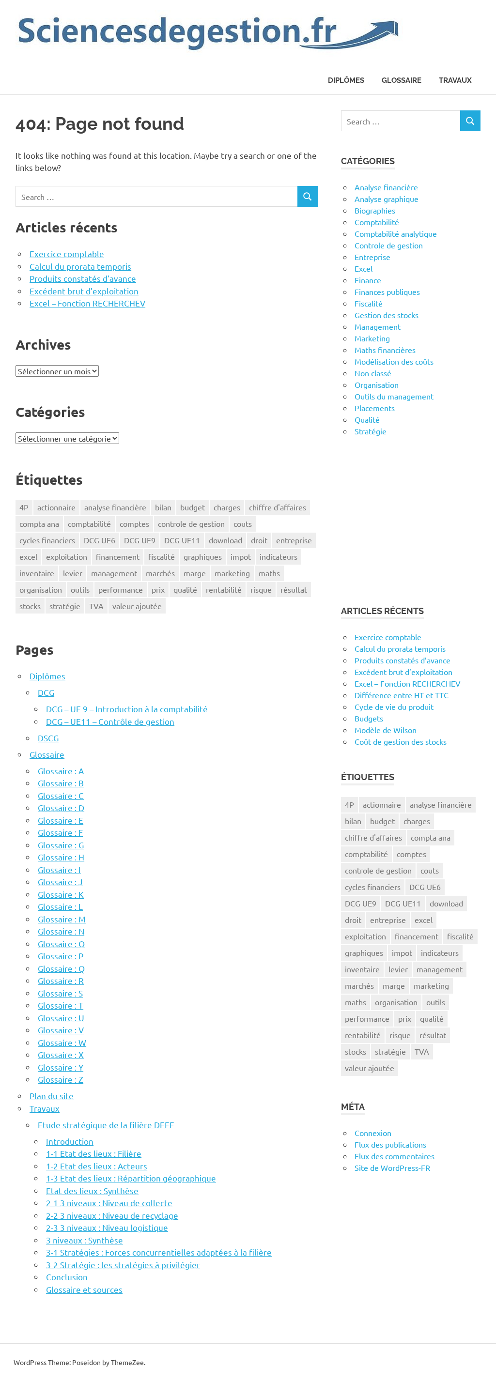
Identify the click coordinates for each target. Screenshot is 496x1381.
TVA (96, 606)
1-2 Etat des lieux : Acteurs (96, 1166)
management (114, 573)
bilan (163, 507)
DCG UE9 (139, 540)
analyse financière (115, 507)
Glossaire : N (61, 931)
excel (28, 556)
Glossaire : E (60, 820)
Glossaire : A (61, 771)
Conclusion (67, 1277)
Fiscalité (369, 303)
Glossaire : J (60, 881)
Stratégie (371, 431)
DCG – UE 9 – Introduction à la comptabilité (127, 709)
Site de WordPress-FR (392, 1167)
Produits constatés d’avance (83, 278)
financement (118, 556)
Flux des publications (390, 1144)
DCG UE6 (99, 540)
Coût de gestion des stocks (401, 741)
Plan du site (52, 1095)
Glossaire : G (61, 845)
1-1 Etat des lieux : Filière (93, 1153)
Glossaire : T (60, 1005)
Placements (375, 408)
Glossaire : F (60, 832)
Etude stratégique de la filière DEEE (106, 1125)
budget (192, 507)
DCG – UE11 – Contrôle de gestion (110, 721)
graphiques (203, 556)
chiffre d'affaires (277, 507)
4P (24, 507)
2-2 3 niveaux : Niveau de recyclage (112, 1215)
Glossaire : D (61, 807)
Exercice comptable (67, 253)
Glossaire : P (60, 956)
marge (195, 573)
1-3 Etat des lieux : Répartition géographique (131, 1178)
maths (269, 573)
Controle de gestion (389, 245)
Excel (363, 268)
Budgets (369, 718)
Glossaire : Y (60, 1067)
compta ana (39, 523)
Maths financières (385, 349)
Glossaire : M (62, 919)
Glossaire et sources (84, 1289)
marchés (160, 573)
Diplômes (346, 80)
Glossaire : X (61, 1054)
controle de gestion (191, 523)
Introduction (69, 1141)
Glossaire (401, 80)
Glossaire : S (60, 993)
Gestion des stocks (386, 315)
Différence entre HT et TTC (402, 695)
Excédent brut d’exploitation (84, 291)
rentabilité (224, 589)
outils (80, 589)
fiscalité (161, 556)
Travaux (455, 80)
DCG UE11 (182, 540)
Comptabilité (377, 222)
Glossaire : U (61, 1018)
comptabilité (89, 523)
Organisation (377, 384)
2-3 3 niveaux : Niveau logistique (107, 1227)
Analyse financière (386, 187)
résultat (293, 589)
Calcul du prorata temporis (80, 266)
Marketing (372, 338)
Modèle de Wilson (386, 730)
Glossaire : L (60, 906)
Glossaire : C (61, 795)
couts (242, 523)
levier (72, 573)
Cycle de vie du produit (394, 706)
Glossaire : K (61, 894)
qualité (185, 589)
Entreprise (372, 256)
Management (378, 326)
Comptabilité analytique (396, 233)
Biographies (375, 210)
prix (158, 589)
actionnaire (56, 507)
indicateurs (278, 556)
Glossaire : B (61, 783)
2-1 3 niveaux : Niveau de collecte (109, 1202)
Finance (368, 280)
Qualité (367, 419)
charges (227, 507)
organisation (40, 589)
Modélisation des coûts (394, 361)
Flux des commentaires (394, 1156)
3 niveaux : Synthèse (84, 1240)
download (225, 540)
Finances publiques (387, 291)
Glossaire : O (61, 943)
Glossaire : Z (60, 1079)
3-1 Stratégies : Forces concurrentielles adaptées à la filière (159, 1252)
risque (261, 589)
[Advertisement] (410, 520)
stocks (30, 606)
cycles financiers (47, 540)
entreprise (294, 540)
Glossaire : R (61, 980)
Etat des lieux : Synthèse (92, 1190)
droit (259, 540)
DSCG (48, 738)
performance (120, 589)
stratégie (64, 606)
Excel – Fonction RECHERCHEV (87, 303)
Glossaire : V (61, 1030)
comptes (134, 523)
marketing (232, 573)
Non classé (373, 373)
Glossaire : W (62, 1042)
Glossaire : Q (61, 968)
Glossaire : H (61, 857)
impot (241, 556)
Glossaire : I (59, 869)
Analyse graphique (386, 198)
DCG (46, 692)
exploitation (66, 556)
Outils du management (394, 396)
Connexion (373, 1132)
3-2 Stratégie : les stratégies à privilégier (123, 1264)
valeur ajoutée (137, 606)
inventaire (36, 573)
